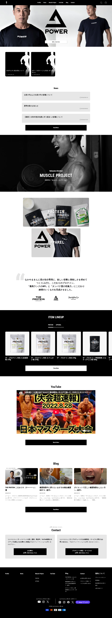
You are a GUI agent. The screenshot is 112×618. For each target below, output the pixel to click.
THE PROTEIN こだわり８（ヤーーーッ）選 (20, 488)
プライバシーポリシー (100, 577)
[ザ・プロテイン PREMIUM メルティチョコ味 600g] (95, 344)
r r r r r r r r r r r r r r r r (58, 346)
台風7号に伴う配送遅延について (15, 70)
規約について (100, 573)
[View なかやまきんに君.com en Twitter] (47, 602)
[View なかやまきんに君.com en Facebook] (68, 602)
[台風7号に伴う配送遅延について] (17, 64)
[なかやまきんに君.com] (6, 2)
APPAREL (37, 581)
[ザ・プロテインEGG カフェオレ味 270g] (43, 344)
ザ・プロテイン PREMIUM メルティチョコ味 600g (94, 358)
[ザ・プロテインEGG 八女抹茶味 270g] (17, 344)
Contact (82, 573)
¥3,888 (58, 360)
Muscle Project (39, 573)
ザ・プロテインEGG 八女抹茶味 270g (16, 358)
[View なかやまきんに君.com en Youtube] (39, 602)
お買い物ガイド (99, 588)
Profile (7, 573)
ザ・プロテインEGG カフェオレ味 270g (42, 358)
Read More (56, 127)
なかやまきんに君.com (58, 606)
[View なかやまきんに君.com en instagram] (43, 602)
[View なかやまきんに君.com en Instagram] (59, 602)
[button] (52, 2)
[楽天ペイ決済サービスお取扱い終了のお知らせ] (43, 64)
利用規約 (97, 580)
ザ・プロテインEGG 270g (66, 358)
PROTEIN (37, 578)
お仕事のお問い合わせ (85, 578)
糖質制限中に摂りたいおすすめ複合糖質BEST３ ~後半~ (55, 488)
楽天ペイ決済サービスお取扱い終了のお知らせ (43, 71)
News (21, 573)
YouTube (52, 573)
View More (56, 368)
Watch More (56, 442)
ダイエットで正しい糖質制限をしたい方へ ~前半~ (90, 488)
